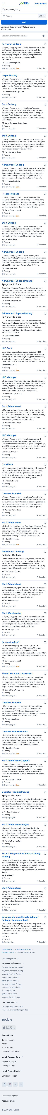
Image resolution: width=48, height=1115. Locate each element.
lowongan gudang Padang (11, 984)
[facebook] (4, 1084)
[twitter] (15, 1084)
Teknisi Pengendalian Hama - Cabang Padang (21, 855)
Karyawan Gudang (11, 44)
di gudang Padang (8, 990)
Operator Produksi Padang (15, 792)
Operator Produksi (11, 493)
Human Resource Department (17, 673)
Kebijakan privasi (8, 1101)
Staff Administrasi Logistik (16, 760)
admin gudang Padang (10, 981)
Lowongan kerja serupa (11, 1051)
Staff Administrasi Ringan (15, 824)
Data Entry (7, 464)
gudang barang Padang (10, 977)
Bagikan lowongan (9, 1061)
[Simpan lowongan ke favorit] (45, 44)
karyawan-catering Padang (12, 987)
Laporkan (42, 68)
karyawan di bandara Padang (12, 971)
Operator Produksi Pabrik (15, 731)
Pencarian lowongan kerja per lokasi (15, 1010)
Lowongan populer (9, 1076)
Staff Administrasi (11, 406)
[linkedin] (21, 1084)
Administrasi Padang (13, 551)
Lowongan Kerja (8, 1065)
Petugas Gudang (10, 194)
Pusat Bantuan (8, 1047)
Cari (24, 22)
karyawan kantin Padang (11, 997)
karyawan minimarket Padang (13, 967)
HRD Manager (9, 377)
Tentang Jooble (8, 1040)
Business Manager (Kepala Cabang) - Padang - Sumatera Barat (21, 918)
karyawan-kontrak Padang (11, 974)
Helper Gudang (9, 75)
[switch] (44, 36)
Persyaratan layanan (10, 1095)
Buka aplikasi (40, 3)
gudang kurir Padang (9, 994)
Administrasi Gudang (13, 165)
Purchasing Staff (10, 642)
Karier (4, 1044)
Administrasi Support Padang (17, 313)
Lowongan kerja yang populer (12, 1007)
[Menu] (3, 3)
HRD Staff (7, 348)
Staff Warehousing (11, 613)
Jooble (17, 1110)
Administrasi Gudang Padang (17, 281)
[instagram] (9, 1084)
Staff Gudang (9, 104)
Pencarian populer (9, 959)
